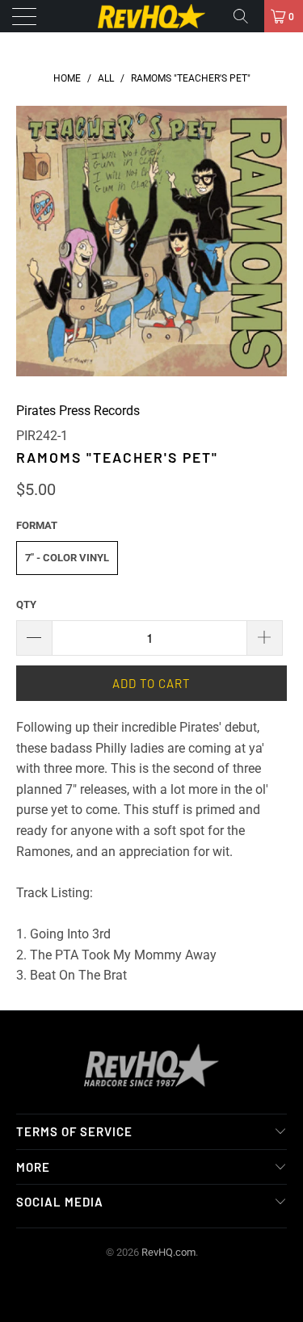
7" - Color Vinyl (67, 558)
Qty (26, 604)
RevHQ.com (168, 1252)
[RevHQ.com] (152, 16)
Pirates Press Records (78, 410)
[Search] (246, 16)
